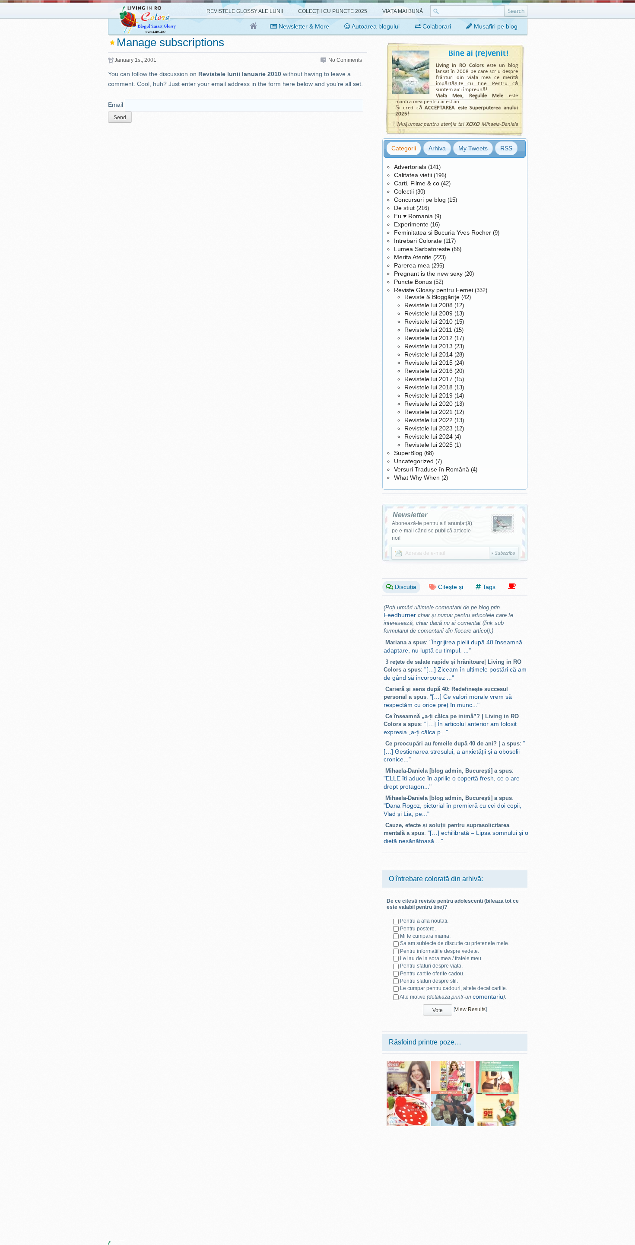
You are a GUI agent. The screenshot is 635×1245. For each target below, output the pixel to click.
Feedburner (400, 614)
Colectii (404, 191)
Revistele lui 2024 (428, 436)
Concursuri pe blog (420, 199)
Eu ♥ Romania (413, 216)
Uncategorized (414, 461)
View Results (470, 1009)
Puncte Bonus (413, 281)
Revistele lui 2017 (428, 379)
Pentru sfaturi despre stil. (429, 981)
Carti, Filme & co (416, 183)
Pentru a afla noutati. (424, 921)
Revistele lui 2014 (428, 354)
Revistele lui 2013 (428, 346)
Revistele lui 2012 (428, 337)
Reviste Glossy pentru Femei (433, 290)
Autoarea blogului (375, 26)
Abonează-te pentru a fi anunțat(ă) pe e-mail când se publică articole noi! (432, 530)
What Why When (417, 477)
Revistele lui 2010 (428, 321)
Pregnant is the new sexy (428, 273)
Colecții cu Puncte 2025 (332, 11)
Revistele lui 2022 (428, 420)
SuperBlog (408, 452)
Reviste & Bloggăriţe (432, 296)
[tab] (403, 148)
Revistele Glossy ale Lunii (244, 11)
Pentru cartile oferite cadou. (432, 974)
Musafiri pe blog (495, 26)
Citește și (449, 586)
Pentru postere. (418, 929)
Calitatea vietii (413, 175)
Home (253, 26)
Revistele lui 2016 (428, 370)
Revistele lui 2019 (428, 395)
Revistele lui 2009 (428, 313)
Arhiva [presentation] (437, 148)
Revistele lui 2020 (428, 403)
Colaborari (436, 26)
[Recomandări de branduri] (512, 586)
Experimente (411, 224)
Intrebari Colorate (418, 240)
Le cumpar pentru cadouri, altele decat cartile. (453, 988)
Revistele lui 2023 (428, 428)
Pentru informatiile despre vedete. (439, 951)
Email (115, 104)
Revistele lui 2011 (428, 329)
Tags (488, 586)
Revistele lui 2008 (428, 305)
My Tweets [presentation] (473, 148)
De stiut (404, 207)
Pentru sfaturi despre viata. (431, 966)
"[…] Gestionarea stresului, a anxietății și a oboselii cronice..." (454, 751)
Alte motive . (453, 997)
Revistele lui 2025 (428, 444)
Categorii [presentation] (403, 148)
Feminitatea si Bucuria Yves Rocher (442, 232)
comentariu (488, 996)
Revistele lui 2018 (428, 387)
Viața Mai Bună (402, 11)
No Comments (345, 60)
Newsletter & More (303, 26)
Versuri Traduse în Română (431, 469)
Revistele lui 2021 (428, 411)
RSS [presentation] (506, 148)
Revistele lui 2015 (428, 362)
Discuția (404, 586)
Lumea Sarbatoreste (422, 248)
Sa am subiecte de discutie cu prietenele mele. (454, 943)
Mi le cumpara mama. (425, 936)
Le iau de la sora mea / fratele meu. (441, 958)
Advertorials (410, 166)
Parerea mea (412, 265)
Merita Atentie (413, 257)
